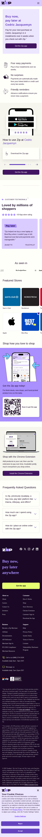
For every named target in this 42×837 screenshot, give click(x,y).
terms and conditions (24, 709)
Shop (24, 603)
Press (3, 614)
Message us (10, 667)
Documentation (7, 636)
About (4, 599)
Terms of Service (28, 639)
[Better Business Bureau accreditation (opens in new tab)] (16, 679)
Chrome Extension (29, 610)
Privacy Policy (27, 632)
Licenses (25, 643)
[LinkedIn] (37, 549)
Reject (20, 823)
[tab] (21, 153)
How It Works (27, 599)
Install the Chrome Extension (21, 473)
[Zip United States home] (6, 3)
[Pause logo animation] (35, 270)
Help (24, 628)
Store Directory (28, 607)
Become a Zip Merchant (9, 628)
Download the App (29, 618)
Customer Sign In (28, 614)
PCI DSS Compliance (9, 647)
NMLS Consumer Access (31, 784)
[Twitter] (25, 549)
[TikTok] (33, 549)
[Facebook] (21, 549)
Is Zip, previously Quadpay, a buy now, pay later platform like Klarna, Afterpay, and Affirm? (19, 499)
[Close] (38, 790)
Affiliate (5, 632)
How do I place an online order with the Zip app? (19, 527)
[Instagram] (29, 549)
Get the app (21, 586)
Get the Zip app (21, 46)
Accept (20, 831)
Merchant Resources (8, 651)
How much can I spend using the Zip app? (18, 513)
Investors (5, 610)
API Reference (7, 639)
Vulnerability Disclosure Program (30, 648)
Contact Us (5, 607)
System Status (27, 636)
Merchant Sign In (7, 643)
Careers (4, 603)
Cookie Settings (20, 816)
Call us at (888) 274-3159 (15, 657)
